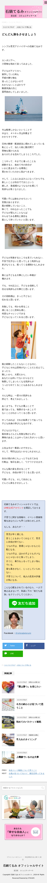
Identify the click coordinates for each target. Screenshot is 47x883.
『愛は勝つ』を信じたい (28, 686)
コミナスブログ (10, 665)
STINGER (31, 878)
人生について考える (24, 665)
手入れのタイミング (26, 739)
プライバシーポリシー (14, 857)
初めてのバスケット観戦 (28, 722)
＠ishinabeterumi (23, 633)
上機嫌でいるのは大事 (27, 757)
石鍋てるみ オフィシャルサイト (23, 865)
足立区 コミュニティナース (23, 870)
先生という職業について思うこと (23, 770)
